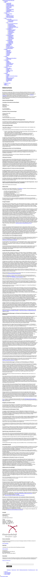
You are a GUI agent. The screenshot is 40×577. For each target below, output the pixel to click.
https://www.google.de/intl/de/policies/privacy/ (15, 509)
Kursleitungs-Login (31, 569)
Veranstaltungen (9, 40)
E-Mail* (7, 562)
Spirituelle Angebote (9, 35)
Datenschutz (14, 569)
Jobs (37, 569)
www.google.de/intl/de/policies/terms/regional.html (23, 493)
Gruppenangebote (9, 48)
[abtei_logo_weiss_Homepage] (8, 0)
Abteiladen (8, 45)
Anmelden (9, 566)
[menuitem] (21, 1)
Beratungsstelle (9, 44)
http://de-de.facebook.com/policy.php (14, 273)
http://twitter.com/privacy (11, 276)
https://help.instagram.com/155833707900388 (10, 310)
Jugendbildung (9, 28)
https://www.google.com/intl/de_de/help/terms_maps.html (14, 495)
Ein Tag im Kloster (9, 46)
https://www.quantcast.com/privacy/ (8, 360)
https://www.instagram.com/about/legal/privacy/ (28, 310)
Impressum (9, 569)
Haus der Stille (8, 19)
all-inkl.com (21, 188)
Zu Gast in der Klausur (10, 47)
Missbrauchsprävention (24, 569)
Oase (7, 22)
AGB (18, 569)
